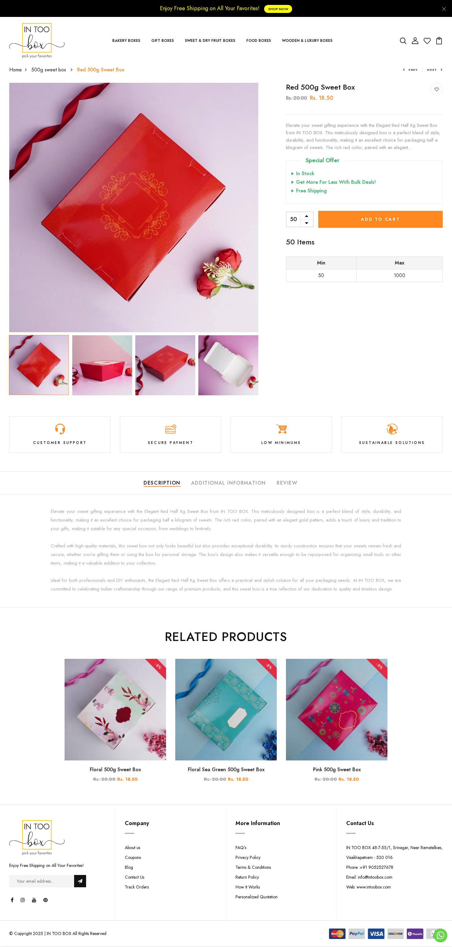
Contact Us (134, 877)
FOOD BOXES (258, 40)
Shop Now (278, 8)
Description (162, 482)
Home (15, 69)
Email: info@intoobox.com (369, 877)
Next (432, 70)
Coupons (133, 857)
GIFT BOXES (162, 40)
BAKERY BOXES (126, 40)
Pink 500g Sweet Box (337, 769)
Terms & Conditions (253, 867)
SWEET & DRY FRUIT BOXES (210, 40)
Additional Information (228, 482)
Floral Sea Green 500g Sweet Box (226, 769)
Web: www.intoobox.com (368, 887)
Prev (413, 70)
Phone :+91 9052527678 (369, 867)
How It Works (248, 887)
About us (132, 847)
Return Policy (247, 877)
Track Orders (137, 887)
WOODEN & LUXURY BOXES (307, 40)
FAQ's (241, 847)
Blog (129, 867)
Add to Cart (380, 219)
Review (287, 482)
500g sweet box (49, 69)
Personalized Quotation (257, 897)
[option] (133, 207)
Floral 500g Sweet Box (115, 769)
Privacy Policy (248, 857)
